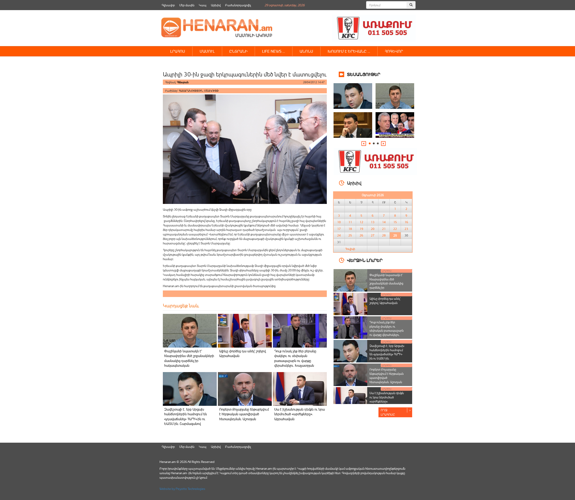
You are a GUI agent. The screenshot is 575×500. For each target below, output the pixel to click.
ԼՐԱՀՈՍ (177, 51)
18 (350, 229)
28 (384, 235)
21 (384, 229)
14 (384, 222)
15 (395, 222)
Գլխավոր (168, 5)
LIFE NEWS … (273, 51)
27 (372, 235)
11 (350, 222)
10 (339, 222)
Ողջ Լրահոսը (388, 412)
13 (372, 222)
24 (339, 235)
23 (406, 229)
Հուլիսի (350, 249)
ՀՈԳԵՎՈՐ (394, 51)
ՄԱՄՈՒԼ (207, 51)
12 (361, 222)
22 (395, 229)
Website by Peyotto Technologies (182, 489)
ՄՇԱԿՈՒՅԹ (211, 90)
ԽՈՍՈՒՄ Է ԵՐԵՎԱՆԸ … (349, 51)
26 (361, 235)
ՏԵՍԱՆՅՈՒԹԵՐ (363, 74)
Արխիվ (216, 5)
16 (406, 222)
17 (339, 229)
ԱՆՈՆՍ (306, 51)
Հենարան (182, 82)
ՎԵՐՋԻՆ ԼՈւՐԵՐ (365, 260)
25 (350, 235)
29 (395, 235)
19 (361, 229)
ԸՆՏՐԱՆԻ (238, 51)
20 (372, 229)
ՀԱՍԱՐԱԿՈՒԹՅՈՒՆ (191, 90)
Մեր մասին (186, 5)
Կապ (202, 5)
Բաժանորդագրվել (238, 5)
